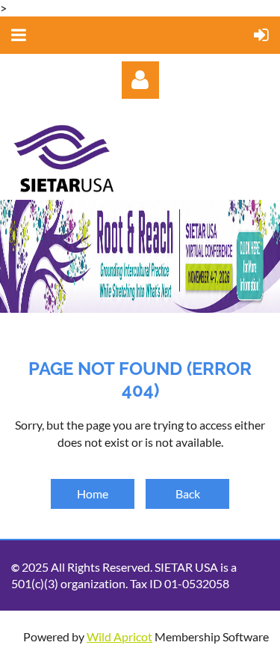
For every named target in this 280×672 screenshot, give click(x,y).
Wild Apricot (119, 636)
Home (92, 493)
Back (187, 493)
